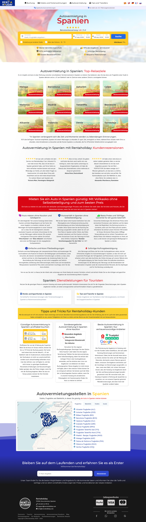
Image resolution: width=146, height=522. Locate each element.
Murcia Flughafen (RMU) (85, 427)
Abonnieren (101, 473)
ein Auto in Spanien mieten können (93, 398)
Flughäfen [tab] (78, 404)
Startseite (21, 514)
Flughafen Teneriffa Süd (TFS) (87, 429)
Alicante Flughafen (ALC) (85, 409)
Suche (118, 36)
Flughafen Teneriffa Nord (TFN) (88, 432)
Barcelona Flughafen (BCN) (86, 418)
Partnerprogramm (23, 516)
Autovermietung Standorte (55, 514)
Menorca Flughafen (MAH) (86, 444)
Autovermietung (78, 3)
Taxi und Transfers (99, 3)
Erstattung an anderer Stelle (33, 42)
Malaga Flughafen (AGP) (85, 438)
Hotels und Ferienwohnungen (53, 3)
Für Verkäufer (35, 516)
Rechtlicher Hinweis (63, 516)
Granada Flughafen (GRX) (85, 424)
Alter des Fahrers (56, 42)
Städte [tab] (97, 404)
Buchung (30, 3)
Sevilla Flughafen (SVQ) (85, 447)
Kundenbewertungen (48, 516)
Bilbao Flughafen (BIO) (85, 415)
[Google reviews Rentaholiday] (125, 516)
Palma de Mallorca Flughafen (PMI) (90, 441)
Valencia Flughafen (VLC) (85, 421)
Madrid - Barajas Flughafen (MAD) (89, 435)
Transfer (29, 514)
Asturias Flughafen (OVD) (86, 412)
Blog (67, 514)
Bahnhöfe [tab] (88, 404)
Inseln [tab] (105, 404)
